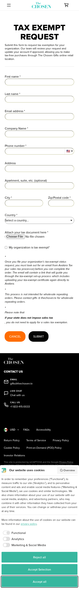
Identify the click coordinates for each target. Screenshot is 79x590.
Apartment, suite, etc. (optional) (26, 180)
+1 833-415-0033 (20, 406)
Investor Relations (14, 455)
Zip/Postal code (58, 198)
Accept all (39, 582)
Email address (14, 111)
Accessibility (43, 430)
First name (12, 77)
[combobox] (39, 168)
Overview (69, 470)
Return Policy (12, 440)
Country (10, 215)
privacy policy (29, 524)
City (7, 198)
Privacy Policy (61, 440)
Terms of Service (36, 440)
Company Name (15, 128)
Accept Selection (39, 569)
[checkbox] (14, 533)
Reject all (39, 557)
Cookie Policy (12, 448)
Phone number (15, 146)
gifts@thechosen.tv (21, 383)
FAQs (26, 430)
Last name (11, 94)
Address (10, 163)
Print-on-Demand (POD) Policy (44, 448)
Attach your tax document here (25, 232)
